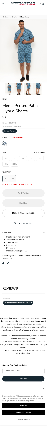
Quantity (6, 172)
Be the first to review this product (19, 303)
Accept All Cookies (23, 413)
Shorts (14, 17)
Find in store (26, 184)
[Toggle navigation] (3, 3)
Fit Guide (41, 152)
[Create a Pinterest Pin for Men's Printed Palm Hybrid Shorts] (3, 263)
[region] (23, 405)
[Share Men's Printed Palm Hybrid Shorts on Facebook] (8, 263)
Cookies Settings (23, 419)
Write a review (9, 131)
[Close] (43, 388)
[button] (14, 223)
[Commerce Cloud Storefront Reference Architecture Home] (22, 3)
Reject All (23, 405)
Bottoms (6, 17)
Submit (23, 378)
